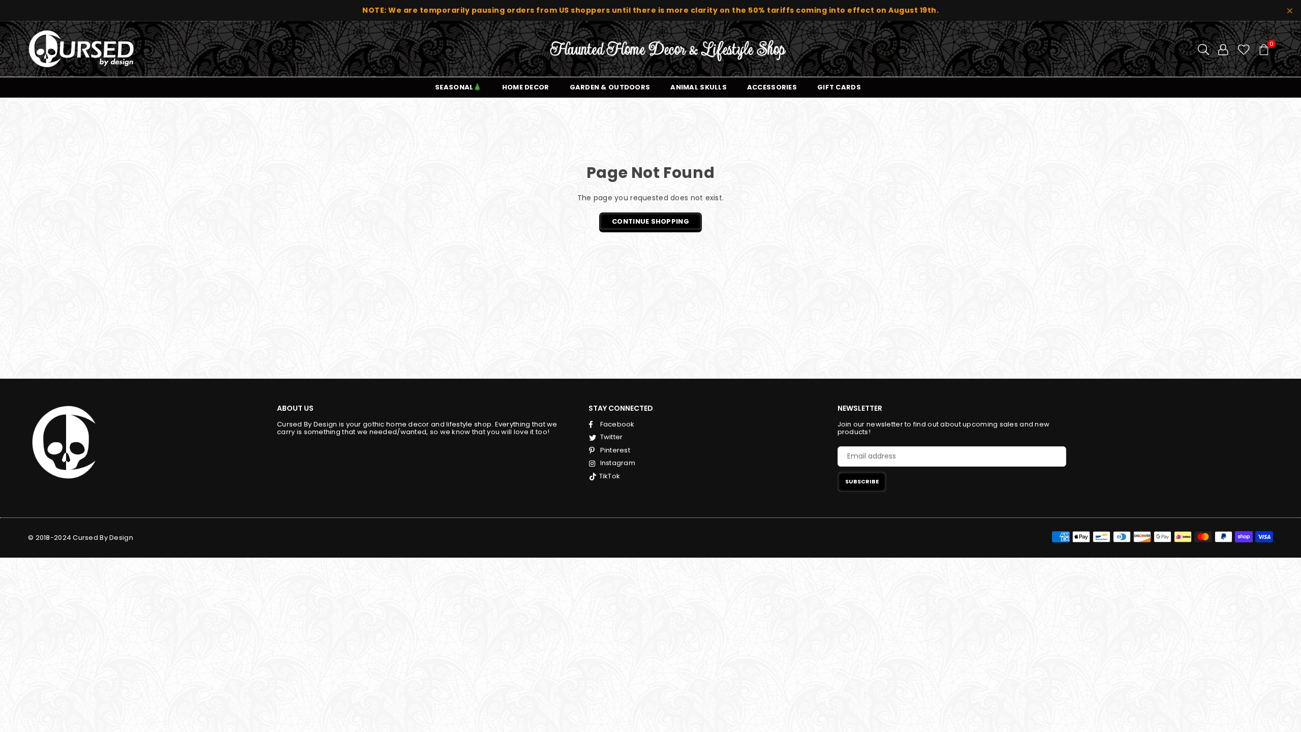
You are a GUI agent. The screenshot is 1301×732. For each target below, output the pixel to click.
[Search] (1203, 49)
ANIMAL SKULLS (698, 87)
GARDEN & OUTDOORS (610, 87)
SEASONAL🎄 (458, 87)
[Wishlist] (1244, 49)
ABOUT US (295, 408)
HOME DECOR (525, 87)
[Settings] (1223, 49)
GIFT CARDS (839, 87)
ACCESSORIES (772, 87)
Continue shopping (650, 221)
